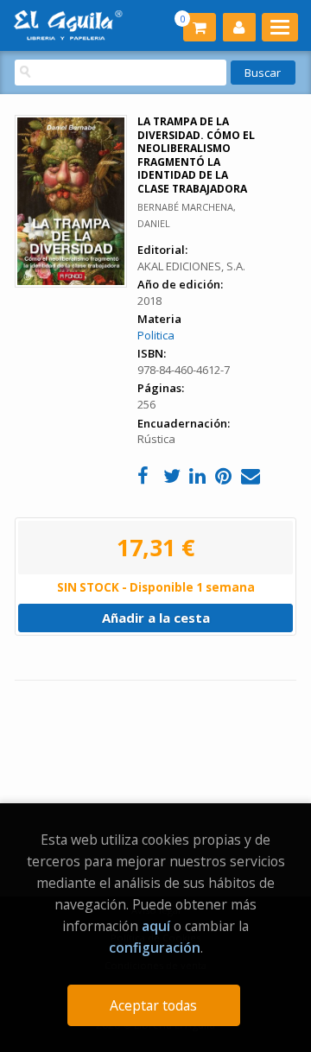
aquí (156, 925)
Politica (156, 335)
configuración (154, 947)
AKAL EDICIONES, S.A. (191, 266)
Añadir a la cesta (156, 617)
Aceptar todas (153, 1005)
